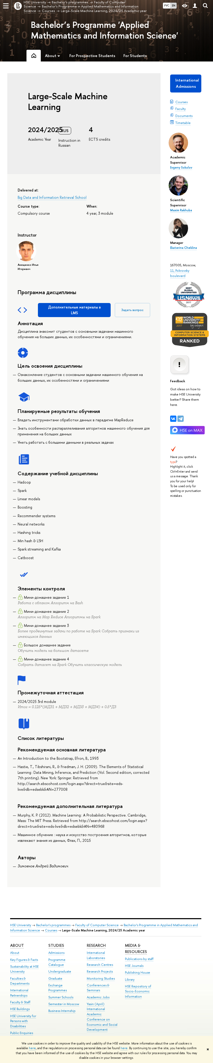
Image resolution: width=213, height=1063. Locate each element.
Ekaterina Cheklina (183, 248)
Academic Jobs (98, 997)
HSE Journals (134, 965)
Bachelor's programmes (53, 925)
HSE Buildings (20, 1009)
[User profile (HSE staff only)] (195, 6)
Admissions (56, 952)
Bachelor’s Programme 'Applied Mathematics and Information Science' (104, 30)
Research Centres (100, 964)
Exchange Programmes (57, 988)
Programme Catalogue (56, 962)
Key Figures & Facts (24, 959)
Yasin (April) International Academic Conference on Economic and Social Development (102, 1017)
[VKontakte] (173, 419)
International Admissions (187, 83)
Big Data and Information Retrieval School (52, 197)
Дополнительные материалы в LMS (74, 310)
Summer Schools (60, 997)
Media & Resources (136, 948)
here (32, 1048)
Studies (56, 945)
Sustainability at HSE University (24, 969)
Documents (183, 115)
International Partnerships (19, 993)
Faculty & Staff (20, 1002)
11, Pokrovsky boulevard (179, 273)
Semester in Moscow (63, 1004)
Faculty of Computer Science (97, 925)
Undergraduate (59, 971)
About (17, 945)
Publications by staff (139, 959)
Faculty (180, 108)
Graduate (55, 978)
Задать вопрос (132, 310)
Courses (181, 102)
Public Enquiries (21, 1033)
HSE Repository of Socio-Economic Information (138, 991)
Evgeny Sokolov (181, 167)
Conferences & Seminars (98, 988)
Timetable (183, 122)
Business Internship (62, 1011)
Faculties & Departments (19, 981)
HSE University (20, 925)
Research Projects (100, 971)
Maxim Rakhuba (181, 210)
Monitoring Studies (101, 978)
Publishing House (137, 972)
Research (96, 945)
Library (130, 979)
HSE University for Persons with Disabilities (23, 1021)
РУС (166, 5)
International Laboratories (96, 955)
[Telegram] (180, 419)
